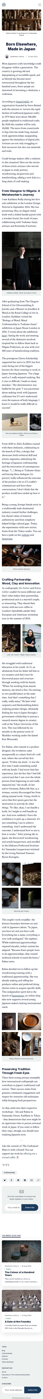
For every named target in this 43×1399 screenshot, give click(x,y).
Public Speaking (7, 1362)
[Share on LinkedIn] (18, 1180)
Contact (4, 1377)
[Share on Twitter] (5, 1180)
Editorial (5, 1356)
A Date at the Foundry (18, 1321)
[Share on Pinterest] (25, 1180)
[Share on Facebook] (11, 1180)
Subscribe (30, 1207)
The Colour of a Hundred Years (19, 1274)
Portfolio (5, 1359)
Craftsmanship (9, 1172)
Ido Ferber (24, 588)
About (4, 1372)
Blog (3, 1350)
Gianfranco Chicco (17, 56)
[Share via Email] (31, 1180)
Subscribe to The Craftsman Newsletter (16, 1375)
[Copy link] (38, 1180)
